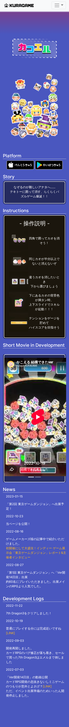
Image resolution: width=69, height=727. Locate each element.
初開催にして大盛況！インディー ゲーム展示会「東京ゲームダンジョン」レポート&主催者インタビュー (36, 552)
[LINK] (10, 633)
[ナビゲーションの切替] (59, 5)
